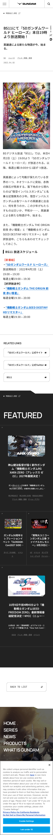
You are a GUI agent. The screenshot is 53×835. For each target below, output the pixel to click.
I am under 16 (26, 829)
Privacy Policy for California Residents (21, 812)
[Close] (49, 765)
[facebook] (50, 39)
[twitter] (50, 35)
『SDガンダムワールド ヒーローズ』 (27, 264)
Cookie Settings (26, 821)
